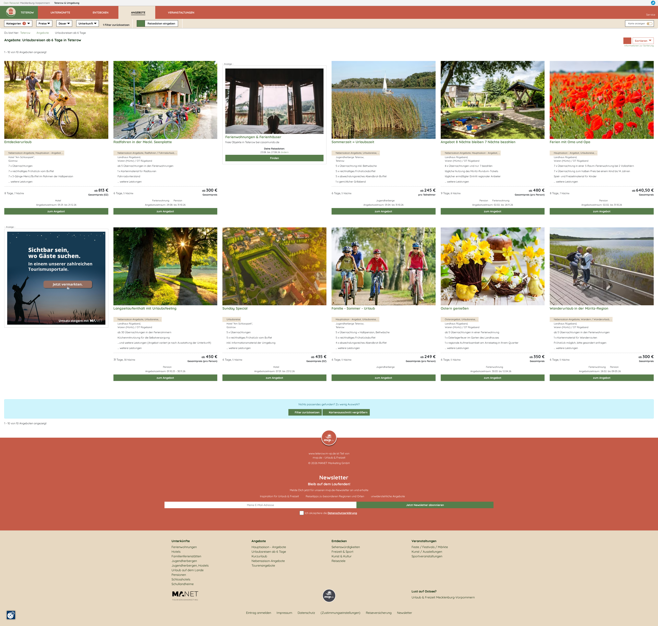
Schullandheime (183, 584)
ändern (285, 152)
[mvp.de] (653, 3)
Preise (43, 23)
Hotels (176, 552)
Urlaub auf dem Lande (188, 570)
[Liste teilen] (627, 40)
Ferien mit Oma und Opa (570, 142)
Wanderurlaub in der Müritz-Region (579, 308)
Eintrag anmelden (258, 613)
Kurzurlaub (259, 556)
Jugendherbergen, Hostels (190, 565)
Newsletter (404, 613)
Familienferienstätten (186, 556)
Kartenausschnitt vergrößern (348, 412)
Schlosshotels (181, 579)
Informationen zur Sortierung (639, 45)
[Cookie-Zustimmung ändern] (11, 615)
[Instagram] (645, 3)
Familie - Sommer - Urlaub (353, 308)
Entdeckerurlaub (18, 142)
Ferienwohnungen (184, 547)
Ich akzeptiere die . (330, 513)
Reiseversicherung (379, 613)
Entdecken (339, 541)
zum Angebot (56, 211)
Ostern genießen (455, 308)
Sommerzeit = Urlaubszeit (353, 142)
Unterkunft (85, 23)
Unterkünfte (181, 541)
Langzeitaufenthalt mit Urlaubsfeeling (144, 308)
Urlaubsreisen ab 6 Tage (269, 552)
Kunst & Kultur (342, 556)
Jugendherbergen (184, 561)
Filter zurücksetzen (307, 412)
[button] (29, 11)
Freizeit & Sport (342, 552)
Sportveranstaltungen (427, 556)
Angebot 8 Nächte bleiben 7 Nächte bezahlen (478, 142)
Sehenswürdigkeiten (346, 547)
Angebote (42, 32)
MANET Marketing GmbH (334, 463)
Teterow (66, 2)
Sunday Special (234, 308)
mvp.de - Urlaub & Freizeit (329, 457)
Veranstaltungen (424, 541)
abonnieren (425, 505)
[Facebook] (638, 3)
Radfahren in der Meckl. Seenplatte (142, 142)
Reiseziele (338, 561)
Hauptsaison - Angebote (269, 547)
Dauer (62, 23)
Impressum (284, 613)
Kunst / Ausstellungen (427, 552)
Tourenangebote (263, 565)
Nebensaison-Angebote (268, 561)
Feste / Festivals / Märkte (430, 547)
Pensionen (179, 575)
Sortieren (641, 40)
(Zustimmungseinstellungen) (340, 613)
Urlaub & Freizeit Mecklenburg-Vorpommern (443, 597)
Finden (274, 158)
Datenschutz (306, 613)
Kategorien (15, 23)
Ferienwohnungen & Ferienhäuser (253, 137)
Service (650, 14)
